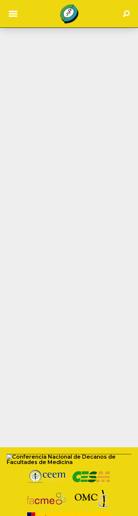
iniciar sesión (112, 55)
